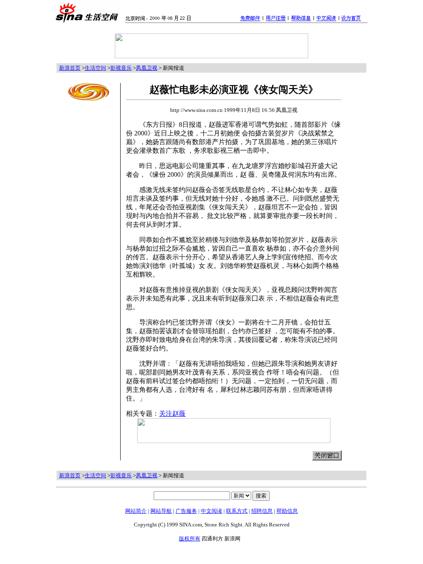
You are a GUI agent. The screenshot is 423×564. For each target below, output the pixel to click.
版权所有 (189, 539)
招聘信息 (262, 511)
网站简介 (136, 511)
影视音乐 (121, 68)
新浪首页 (70, 68)
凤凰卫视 (146, 68)
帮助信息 (287, 511)
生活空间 (95, 68)
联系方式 (236, 511)
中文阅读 (211, 511)
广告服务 (186, 511)
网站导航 (161, 511)
